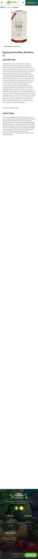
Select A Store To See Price (12, 46)
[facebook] (17, 508)
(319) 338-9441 (10, 528)
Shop (8, 7)
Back (4, 7)
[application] (31, 555)
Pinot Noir (15, 7)
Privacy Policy (16, 556)
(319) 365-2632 (10, 545)
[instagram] (21, 508)
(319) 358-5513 (28, 528)
